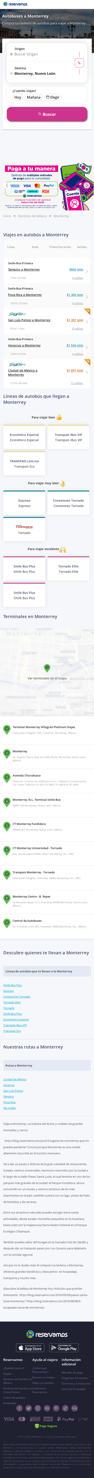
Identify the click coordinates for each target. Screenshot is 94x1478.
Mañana (33, 97)
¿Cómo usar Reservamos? (40, 1370)
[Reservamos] (15, 4)
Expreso (8, 991)
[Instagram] (38, 1408)
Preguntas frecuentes (75, 1378)
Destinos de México (32, 216)
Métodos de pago (72, 1372)
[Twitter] (28, 1408)
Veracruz (9, 1085)
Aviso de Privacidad (73, 1389)
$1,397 (75, 320)
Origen (20, 49)
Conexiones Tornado (16, 997)
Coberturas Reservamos (39, 1390)
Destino (20, 68)
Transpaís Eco (12, 1031)
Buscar (49, 114)
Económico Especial (16, 1019)
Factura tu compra (43, 1377)
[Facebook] (19, 1408)
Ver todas (9, 1108)
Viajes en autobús (43, 1383)
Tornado (8, 1008)
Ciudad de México (14, 1079)
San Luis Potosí (13, 1091)
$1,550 (75, 345)
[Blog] (74, 1408)
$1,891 (75, 370)
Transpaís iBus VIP (15, 1025)
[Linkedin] (47, 1408)
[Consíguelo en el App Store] (30, 1347)
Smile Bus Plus (12, 985)
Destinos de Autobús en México (17, 1381)
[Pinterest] (56, 1408)
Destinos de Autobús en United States (17, 1390)
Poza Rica (9, 1102)
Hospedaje (9, 1403)
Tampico (8, 1096)
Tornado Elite (12, 1002)
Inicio (7, 216)
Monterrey (61, 216)
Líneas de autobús (14, 1397)
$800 (76, 269)
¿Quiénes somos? (13, 1368)
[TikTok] (65, 1408)
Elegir (54, 97)
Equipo (7, 1373)
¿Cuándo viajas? (24, 91)
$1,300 (75, 295)
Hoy (17, 97)
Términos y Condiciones (76, 1383)
